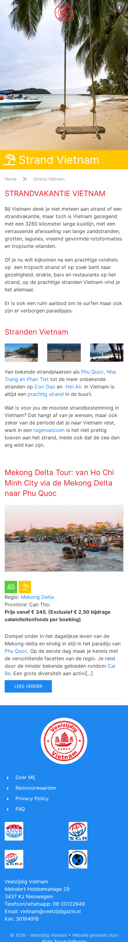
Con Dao (44, 387)
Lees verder (28, 686)
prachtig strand (46, 394)
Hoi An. (74, 387)
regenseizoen (49, 430)
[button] (8, 12)
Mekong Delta (37, 597)
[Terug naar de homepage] (64, 12)
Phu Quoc (92, 372)
